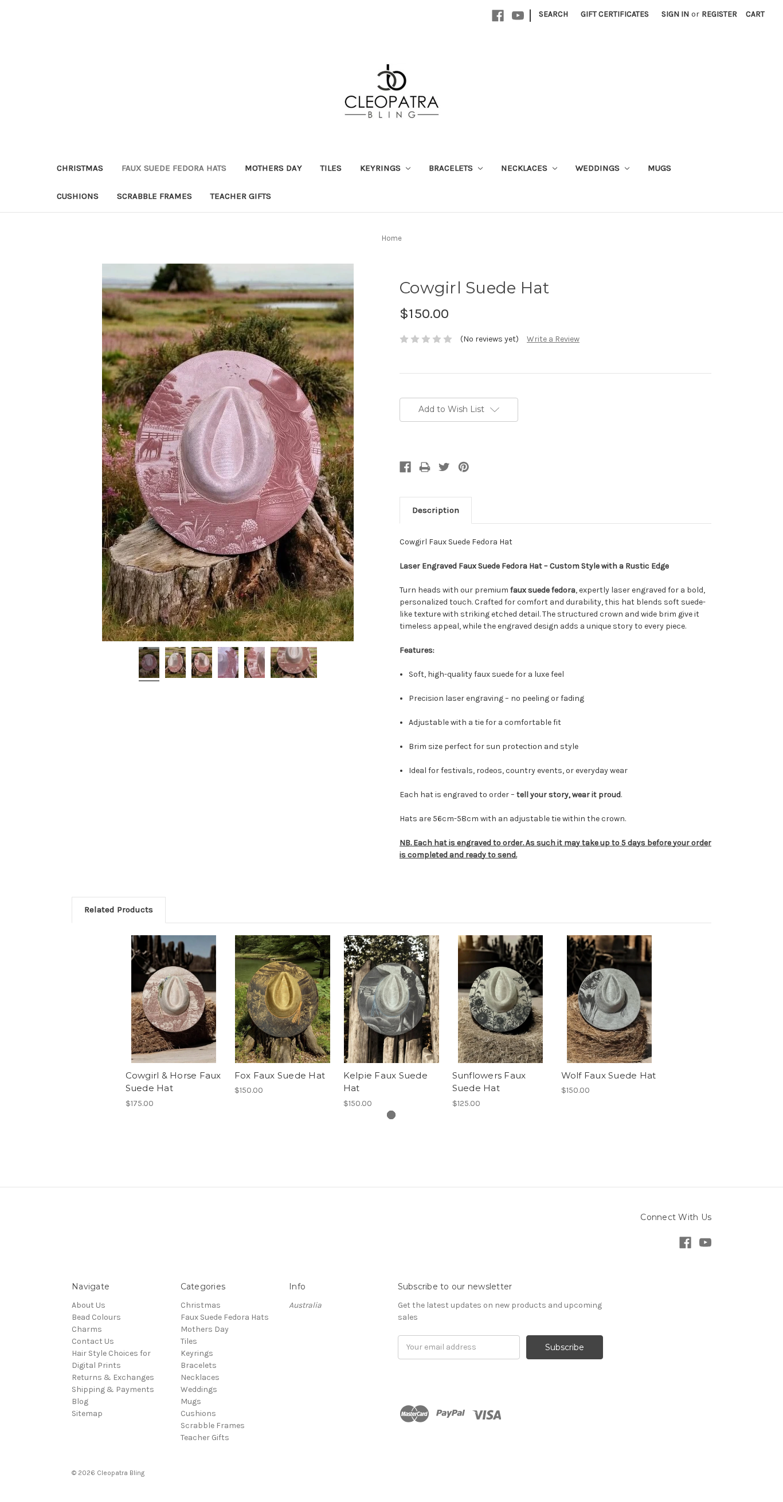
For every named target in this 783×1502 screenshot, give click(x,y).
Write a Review (553, 339)
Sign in (675, 14)
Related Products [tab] (118, 909)
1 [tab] (391, 1115)
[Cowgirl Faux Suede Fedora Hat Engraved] (149, 664)
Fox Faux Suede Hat (280, 1075)
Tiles (331, 168)
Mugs (659, 168)
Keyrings (381, 168)
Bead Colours (96, 1317)
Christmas (80, 168)
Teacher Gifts (240, 196)
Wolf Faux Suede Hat (608, 1075)
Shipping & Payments (113, 1389)
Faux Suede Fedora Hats (174, 168)
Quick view (173, 998)
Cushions (78, 196)
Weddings (598, 168)
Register (719, 14)
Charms (87, 1329)
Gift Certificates (615, 14)
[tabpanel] (173, 1022)
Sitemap (87, 1413)
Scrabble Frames (154, 196)
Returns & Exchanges (113, 1377)
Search (553, 14)
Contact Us (93, 1341)
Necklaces (525, 168)
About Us (88, 1305)
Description (435, 510)
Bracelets (452, 168)
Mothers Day (273, 168)
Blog (80, 1401)
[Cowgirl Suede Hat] (228, 664)
